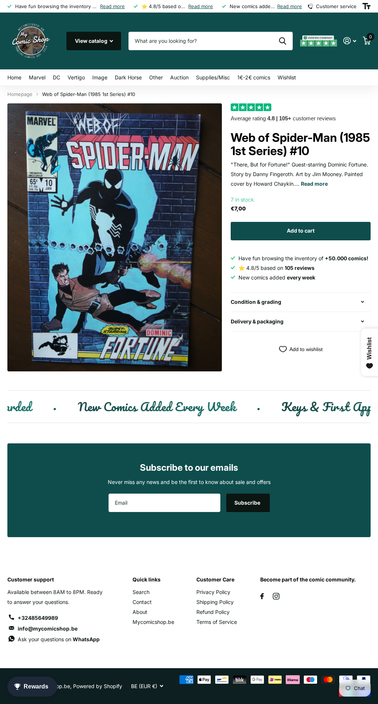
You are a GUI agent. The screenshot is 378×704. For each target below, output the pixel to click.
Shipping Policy (215, 602)
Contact (142, 602)
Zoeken (282, 41)
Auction (179, 77)
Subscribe (247, 502)
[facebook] (262, 596)
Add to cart (301, 230)
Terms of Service (216, 622)
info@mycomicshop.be (48, 628)
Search (141, 592)
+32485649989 (38, 618)
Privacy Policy (213, 592)
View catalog (92, 41)
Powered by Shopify (97, 686)
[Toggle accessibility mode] (366, 6)
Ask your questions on (59, 639)
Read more (112, 6)
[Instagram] (276, 596)
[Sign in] (350, 40)
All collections (37, 77)
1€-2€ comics (253, 77)
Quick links (147, 579)
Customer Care (215, 579)
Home (14, 77)
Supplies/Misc (213, 77)
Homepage (19, 94)
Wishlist (287, 77)
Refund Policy (213, 612)
